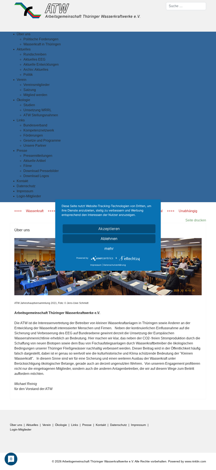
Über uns (16, 425)
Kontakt (101, 425)
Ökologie (61, 425)
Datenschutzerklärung (114, 265)
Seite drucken (195, 220)
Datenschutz (118, 425)
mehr (109, 248)
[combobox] (186, 6)
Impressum (138, 425)
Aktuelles (32, 425)
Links (74, 425)
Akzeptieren (109, 228)
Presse (87, 425)
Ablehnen (109, 238)
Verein (46, 425)
